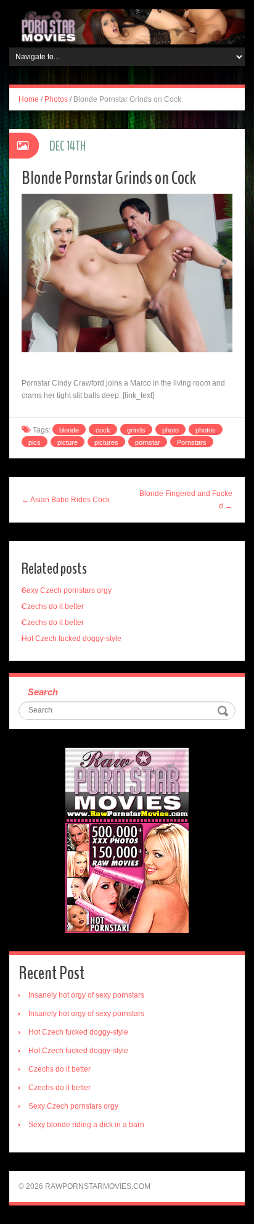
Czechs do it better (53, 606)
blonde (69, 430)
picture (67, 442)
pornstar (147, 442)
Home (28, 99)
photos (205, 430)
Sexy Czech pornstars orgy (67, 590)
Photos (56, 99)
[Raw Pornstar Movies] (127, 26)
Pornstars (192, 442)
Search (43, 692)
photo (170, 430)
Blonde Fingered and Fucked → (185, 499)
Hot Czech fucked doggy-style (71, 638)
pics (34, 442)
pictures (106, 442)
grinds (136, 430)
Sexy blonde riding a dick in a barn (86, 1124)
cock (103, 430)
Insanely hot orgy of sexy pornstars (86, 995)
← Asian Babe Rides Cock (66, 499)
